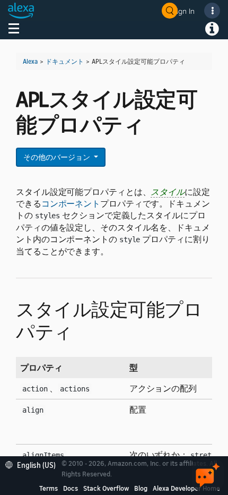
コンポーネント (70, 203)
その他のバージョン (57, 156)
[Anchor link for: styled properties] (82, 330)
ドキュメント (65, 61)
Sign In (183, 10)
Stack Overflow (106, 488)
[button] (33, 463)
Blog (140, 488)
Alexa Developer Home (186, 488)
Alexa (30, 61)
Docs (70, 488)
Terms (48, 488)
